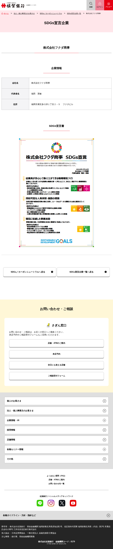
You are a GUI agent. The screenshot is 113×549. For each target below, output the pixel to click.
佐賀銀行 (13, 5)
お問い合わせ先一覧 (56, 483)
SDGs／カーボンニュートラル (51, 13)
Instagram (51, 503)
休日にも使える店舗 (56, 365)
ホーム (6, 13)
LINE (40, 503)
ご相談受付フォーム (56, 376)
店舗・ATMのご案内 (56, 343)
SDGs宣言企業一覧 (74, 13)
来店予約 (56, 354)
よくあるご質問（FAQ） (56, 476)
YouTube (73, 503)
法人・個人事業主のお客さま (24, 13)
